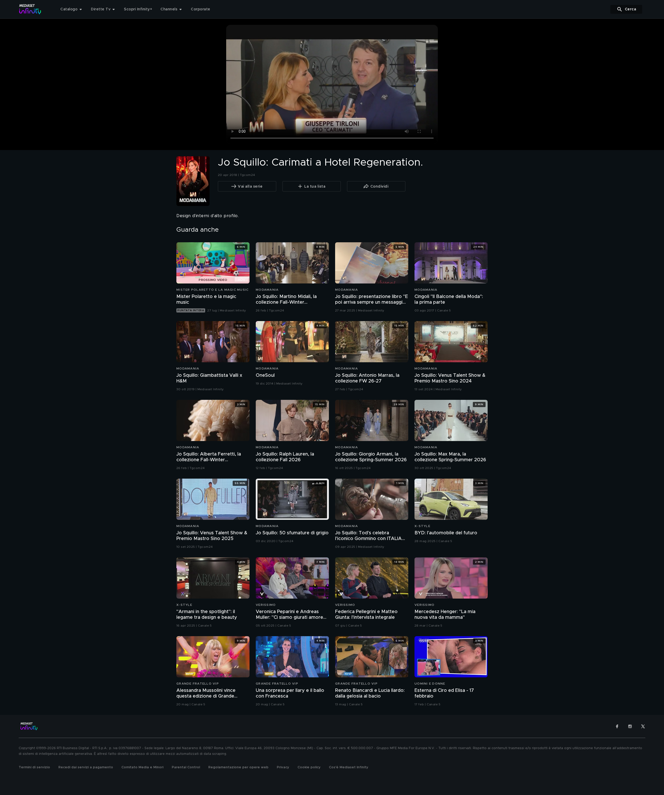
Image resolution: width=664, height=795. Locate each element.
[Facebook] (617, 726)
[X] (643, 726)
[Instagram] (630, 726)
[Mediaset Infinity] (30, 9)
